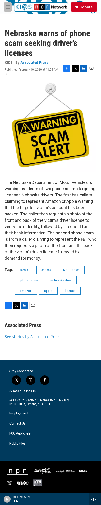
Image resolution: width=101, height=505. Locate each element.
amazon (26, 291)
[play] (7, 499)
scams (46, 270)
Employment (18, 413)
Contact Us (17, 423)
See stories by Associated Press (32, 336)
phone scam (29, 280)
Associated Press (34, 62)
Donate (86, 7)
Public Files (17, 443)
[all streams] (95, 499)
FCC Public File (20, 433)
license (70, 291)
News (24, 270)
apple (48, 291)
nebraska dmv (61, 280)
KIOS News (71, 270)
